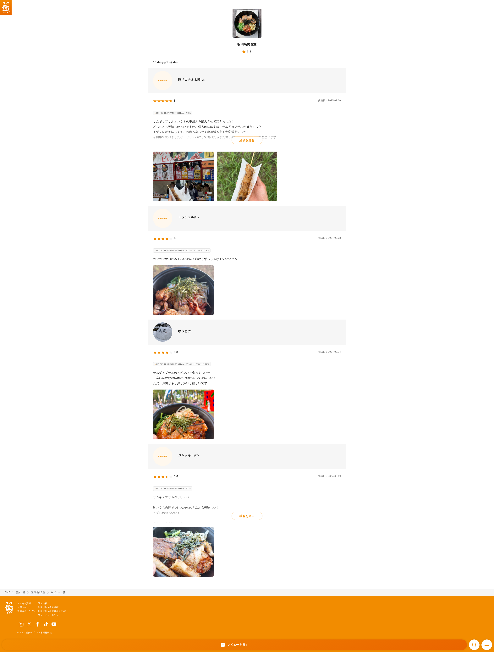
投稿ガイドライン (26, 611)
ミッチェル (186, 217)
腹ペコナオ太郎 (189, 79)
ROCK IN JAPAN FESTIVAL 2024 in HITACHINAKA (182, 250)
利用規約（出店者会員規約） (52, 611)
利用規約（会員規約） (49, 607)
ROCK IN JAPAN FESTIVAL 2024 (173, 488)
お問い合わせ (24, 607)
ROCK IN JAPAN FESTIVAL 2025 (173, 113)
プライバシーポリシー (49, 615)
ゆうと (183, 331)
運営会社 (42, 603)
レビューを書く (237, 644)
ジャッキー (186, 455)
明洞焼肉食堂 (247, 44)
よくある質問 (24, 603)
